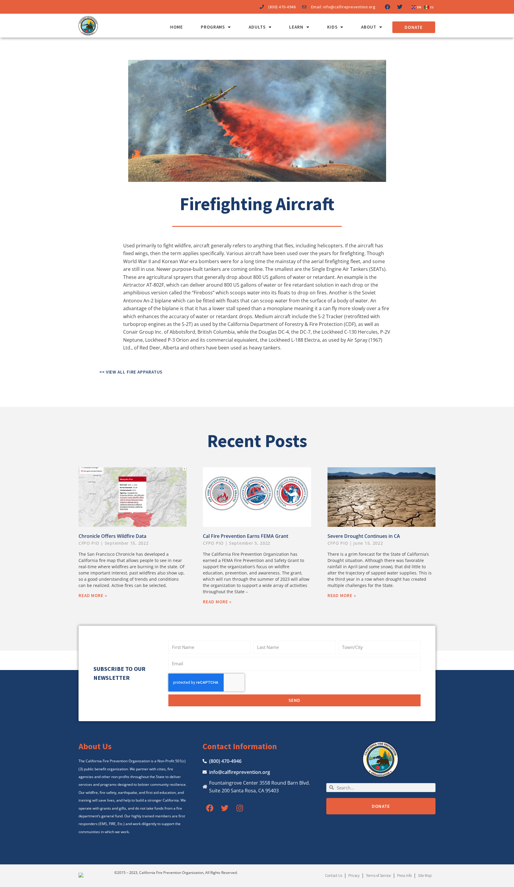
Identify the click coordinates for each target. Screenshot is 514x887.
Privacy (354, 875)
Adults (257, 27)
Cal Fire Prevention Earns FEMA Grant (245, 536)
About (368, 27)
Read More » (93, 595)
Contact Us (333, 875)
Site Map (425, 875)
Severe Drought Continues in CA (363, 536)
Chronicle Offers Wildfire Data (112, 536)
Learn (296, 27)
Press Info (404, 875)
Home (176, 27)
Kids (332, 27)
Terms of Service (378, 875)
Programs (213, 27)
